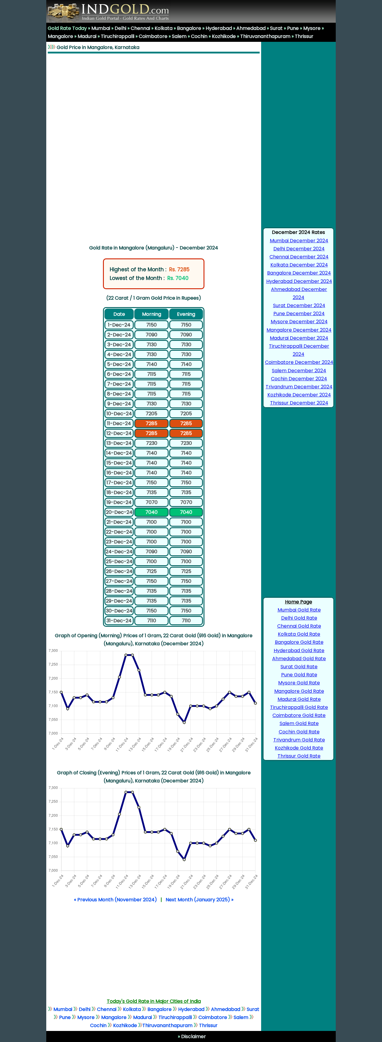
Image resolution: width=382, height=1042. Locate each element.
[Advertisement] (154, 147)
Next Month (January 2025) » (199, 899)
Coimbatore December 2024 (299, 362)
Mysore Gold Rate (299, 682)
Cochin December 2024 (299, 378)
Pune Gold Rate (299, 674)
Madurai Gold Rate (299, 699)
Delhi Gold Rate (299, 618)
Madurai (87, 36)
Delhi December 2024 (299, 248)
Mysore (312, 28)
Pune (293, 28)
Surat (276, 28)
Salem (179, 36)
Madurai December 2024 (299, 338)
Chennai (140, 28)
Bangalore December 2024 (299, 272)
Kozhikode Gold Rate (299, 747)
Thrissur (304, 36)
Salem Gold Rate (299, 723)
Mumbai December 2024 (299, 240)
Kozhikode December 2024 (299, 394)
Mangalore (60, 36)
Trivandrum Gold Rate (299, 739)
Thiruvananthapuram (265, 36)
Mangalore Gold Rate (299, 691)
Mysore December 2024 (299, 321)
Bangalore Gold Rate (299, 642)
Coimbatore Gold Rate (299, 715)
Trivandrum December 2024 (299, 386)
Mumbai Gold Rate (299, 609)
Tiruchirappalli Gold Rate (299, 707)
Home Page (298, 601)
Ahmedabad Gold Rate (299, 658)
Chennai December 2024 (299, 256)
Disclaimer (193, 1036)
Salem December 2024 (299, 370)
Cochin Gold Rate (299, 731)
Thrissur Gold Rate (299, 756)
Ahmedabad (251, 28)
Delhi (120, 28)
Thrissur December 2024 (299, 402)
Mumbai (100, 28)
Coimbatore (153, 36)
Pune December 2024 (299, 313)
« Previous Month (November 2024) (115, 899)
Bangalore (189, 28)
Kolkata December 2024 (299, 264)
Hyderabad (219, 28)
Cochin (199, 36)
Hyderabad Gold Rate (299, 650)
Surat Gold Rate (299, 666)
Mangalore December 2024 (299, 330)
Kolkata (163, 28)
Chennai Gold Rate (299, 626)
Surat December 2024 (299, 305)
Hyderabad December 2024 (299, 281)
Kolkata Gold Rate (299, 634)
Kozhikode (224, 36)
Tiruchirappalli (117, 36)
